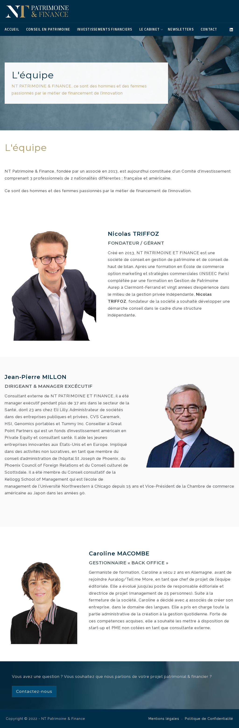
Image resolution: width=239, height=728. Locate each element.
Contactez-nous (34, 691)
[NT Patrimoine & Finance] (37, 11)
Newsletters (181, 29)
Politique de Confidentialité (209, 719)
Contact (209, 29)
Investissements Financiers (104, 29)
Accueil (12, 29)
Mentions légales (163, 719)
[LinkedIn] (231, 30)
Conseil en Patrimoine (48, 29)
